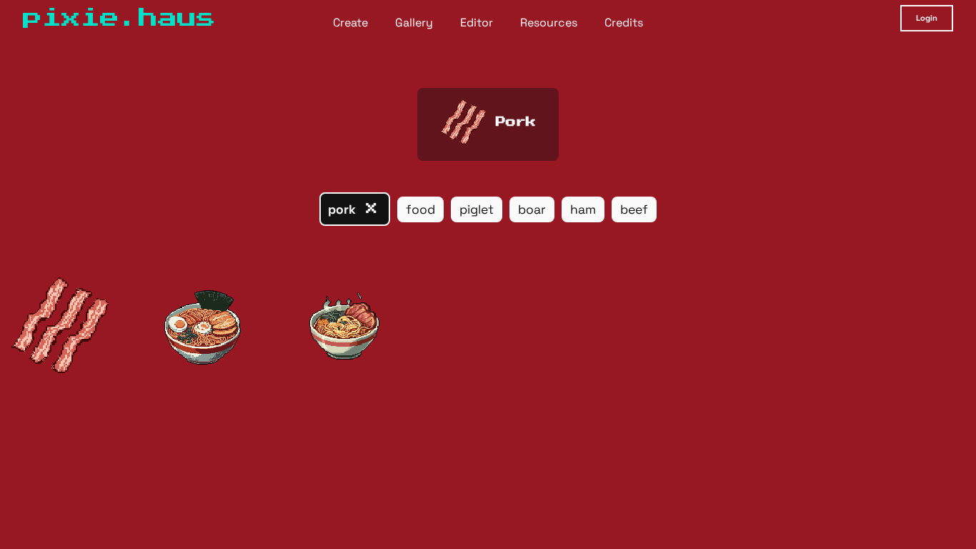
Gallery (414, 22)
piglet (476, 209)
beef (634, 209)
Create (350, 22)
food (420, 209)
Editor (476, 22)
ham (583, 209)
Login (926, 18)
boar (532, 209)
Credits (623, 22)
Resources (548, 22)
